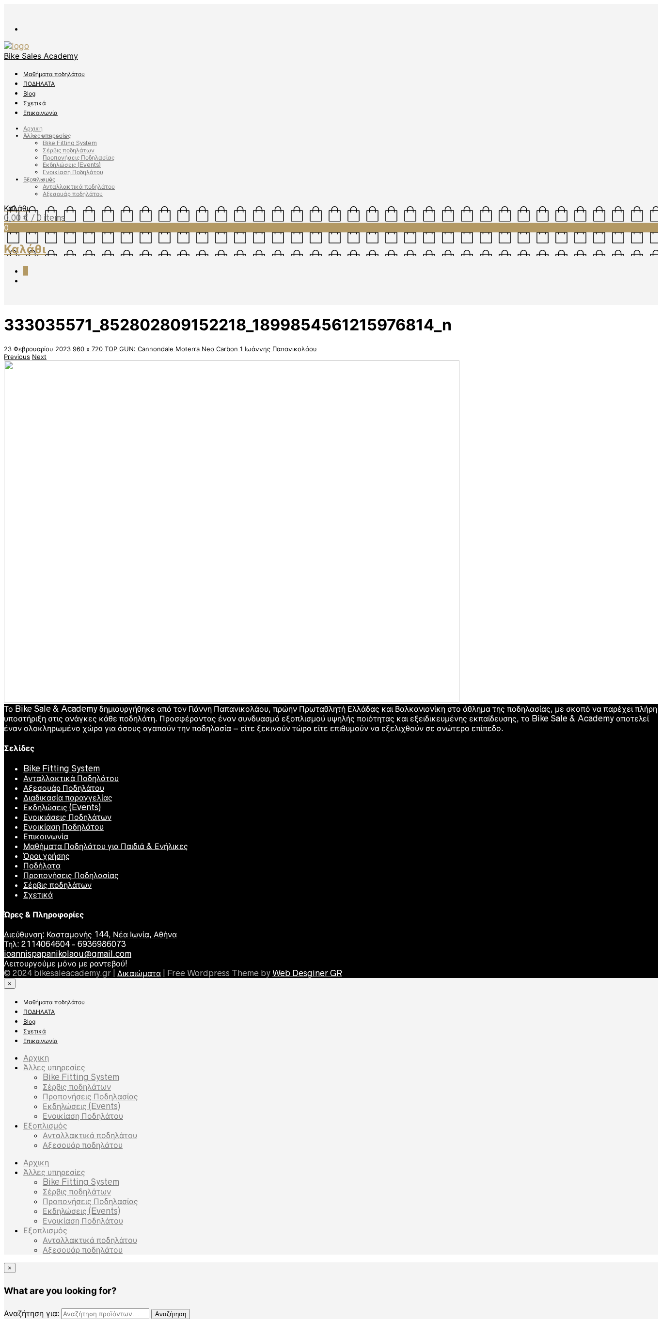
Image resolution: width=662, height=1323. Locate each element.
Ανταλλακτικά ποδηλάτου (79, 186)
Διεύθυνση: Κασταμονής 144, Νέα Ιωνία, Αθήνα (90, 934)
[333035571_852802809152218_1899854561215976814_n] (231, 700)
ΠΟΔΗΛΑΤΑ (39, 83)
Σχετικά (34, 103)
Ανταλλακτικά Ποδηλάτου (71, 778)
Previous (17, 356)
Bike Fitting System (70, 143)
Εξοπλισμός (39, 179)
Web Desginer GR (307, 973)
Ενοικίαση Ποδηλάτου (73, 172)
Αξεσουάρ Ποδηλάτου (63, 788)
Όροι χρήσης (46, 856)
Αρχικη (33, 128)
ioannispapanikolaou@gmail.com (67, 954)
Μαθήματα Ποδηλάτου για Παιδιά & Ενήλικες (105, 846)
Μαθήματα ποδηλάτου (54, 74)
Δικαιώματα (139, 973)
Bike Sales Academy (41, 56)
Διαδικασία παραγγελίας (67, 797)
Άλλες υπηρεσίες (47, 135)
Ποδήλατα (42, 865)
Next (39, 356)
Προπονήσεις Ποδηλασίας (78, 157)
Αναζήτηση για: (31, 1313)
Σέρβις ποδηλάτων (69, 150)
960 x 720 (89, 349)
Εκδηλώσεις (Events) (72, 164)
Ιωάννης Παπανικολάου (281, 349)
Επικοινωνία (40, 112)
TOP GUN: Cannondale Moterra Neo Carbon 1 (175, 349)
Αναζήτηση (170, 1314)
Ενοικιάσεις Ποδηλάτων (67, 817)
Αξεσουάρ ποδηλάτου (73, 193)
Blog (29, 93)
